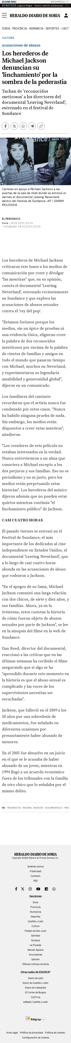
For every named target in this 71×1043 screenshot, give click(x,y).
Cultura (8, 38)
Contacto (35, 876)
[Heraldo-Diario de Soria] (35, 15)
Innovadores (35, 954)
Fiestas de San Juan (35, 931)
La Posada (35, 945)
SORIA (6, 28)
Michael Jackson (33, 807)
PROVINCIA (19, 28)
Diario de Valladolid (35, 987)
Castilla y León (35, 921)
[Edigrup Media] (35, 1018)
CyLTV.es (35, 997)
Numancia (35, 912)
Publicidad (35, 871)
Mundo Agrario (36, 950)
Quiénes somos (35, 866)
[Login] (66, 15)
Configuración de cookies (35, 1037)
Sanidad (35, 935)
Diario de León (35, 978)
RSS (36, 880)
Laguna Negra (24, 5)
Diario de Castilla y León (35, 983)
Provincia (36, 907)
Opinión (35, 959)
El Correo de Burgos (35, 992)
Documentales (54, 807)
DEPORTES (52, 28)
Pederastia (14, 807)
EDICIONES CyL (58, 2)
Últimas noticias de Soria (35, 964)
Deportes (35, 916)
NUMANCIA (36, 28)
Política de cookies (55, 1032)
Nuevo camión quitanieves (49, 5)
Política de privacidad (31, 1032)
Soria (35, 902)
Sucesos (35, 940)
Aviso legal (12, 1032)
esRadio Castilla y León (35, 1002)
